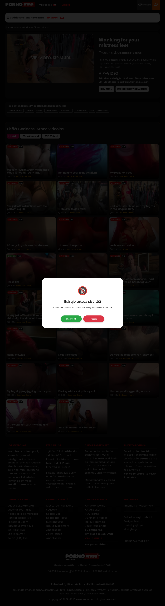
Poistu (94, 318)
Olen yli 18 (71, 318)
